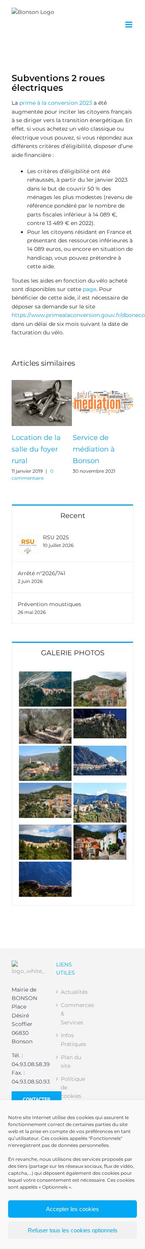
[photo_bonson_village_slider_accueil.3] (45, 712)
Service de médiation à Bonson (94, 449)
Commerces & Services (73, 1014)
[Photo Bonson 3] (99, 828)
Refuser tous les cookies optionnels (73, 1230)
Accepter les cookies (72, 1209)
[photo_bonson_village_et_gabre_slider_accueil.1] (45, 675)
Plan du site (71, 1061)
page (89, 289)
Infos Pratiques (73, 1039)
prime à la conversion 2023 (55, 102)
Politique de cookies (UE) (73, 1091)
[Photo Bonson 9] (45, 749)
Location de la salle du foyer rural (36, 449)
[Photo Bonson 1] (99, 787)
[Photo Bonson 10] (99, 712)
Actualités (73, 991)
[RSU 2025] (28, 538)
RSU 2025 (56, 537)
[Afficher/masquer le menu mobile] (129, 24)
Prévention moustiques (49, 604)
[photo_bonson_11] (45, 865)
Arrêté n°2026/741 (41, 573)
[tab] (72, 652)
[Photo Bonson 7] (45, 787)
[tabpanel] (72, 784)
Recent (72, 515)
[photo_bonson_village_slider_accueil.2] (99, 675)
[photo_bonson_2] (45, 828)
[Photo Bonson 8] (99, 749)
